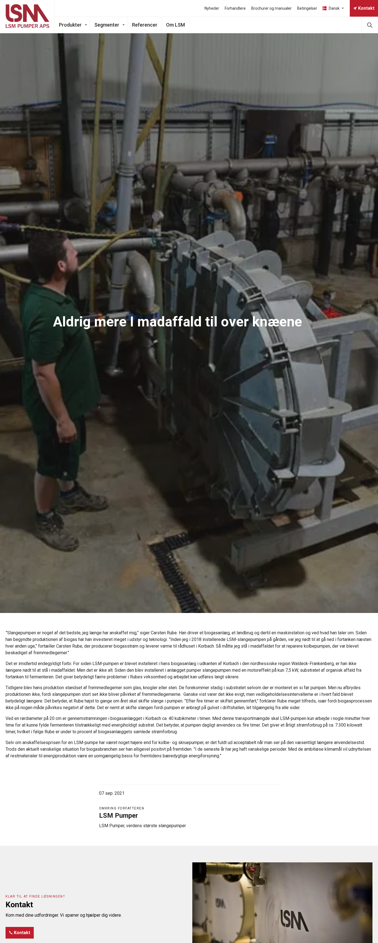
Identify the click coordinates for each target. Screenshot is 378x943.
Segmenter (106, 25)
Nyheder (211, 8)
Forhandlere (235, 8)
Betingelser (307, 8)
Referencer (144, 25)
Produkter (70, 25)
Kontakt (366, 8)
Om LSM (175, 25)
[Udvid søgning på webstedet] (369, 25)
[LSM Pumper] (27, 16)
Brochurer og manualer (271, 8)
